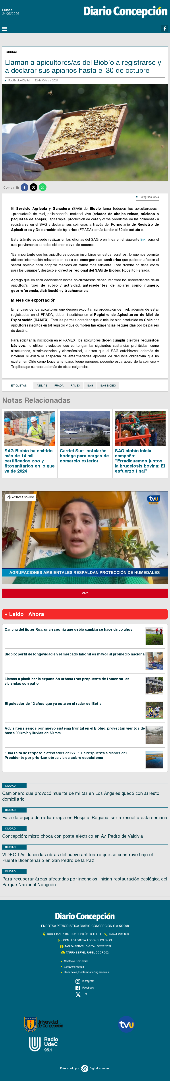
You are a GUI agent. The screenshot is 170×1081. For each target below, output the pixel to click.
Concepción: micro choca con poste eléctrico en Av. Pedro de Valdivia (72, 836)
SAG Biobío (108, 385)
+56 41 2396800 (119, 934)
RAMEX (75, 385)
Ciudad (10, 785)
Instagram (88, 981)
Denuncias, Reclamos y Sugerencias (86, 972)
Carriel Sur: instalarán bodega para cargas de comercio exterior (84, 456)
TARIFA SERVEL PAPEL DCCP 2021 (88, 952)
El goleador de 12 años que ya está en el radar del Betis (53, 704)
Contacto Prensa (74, 966)
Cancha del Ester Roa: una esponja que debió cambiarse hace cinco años (69, 629)
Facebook (88, 987)
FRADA (59, 385)
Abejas (42, 385)
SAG (90, 385)
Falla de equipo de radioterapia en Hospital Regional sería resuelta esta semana (84, 817)
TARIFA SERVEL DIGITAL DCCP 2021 (87, 946)
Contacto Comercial (76, 961)
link (144, 239)
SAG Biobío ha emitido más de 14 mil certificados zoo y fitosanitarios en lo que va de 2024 (29, 461)
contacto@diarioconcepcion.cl (88, 940)
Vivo (85, 593)
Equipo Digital (21, 80)
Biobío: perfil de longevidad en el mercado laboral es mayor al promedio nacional (75, 654)
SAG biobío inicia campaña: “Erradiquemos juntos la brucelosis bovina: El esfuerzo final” (140, 461)
